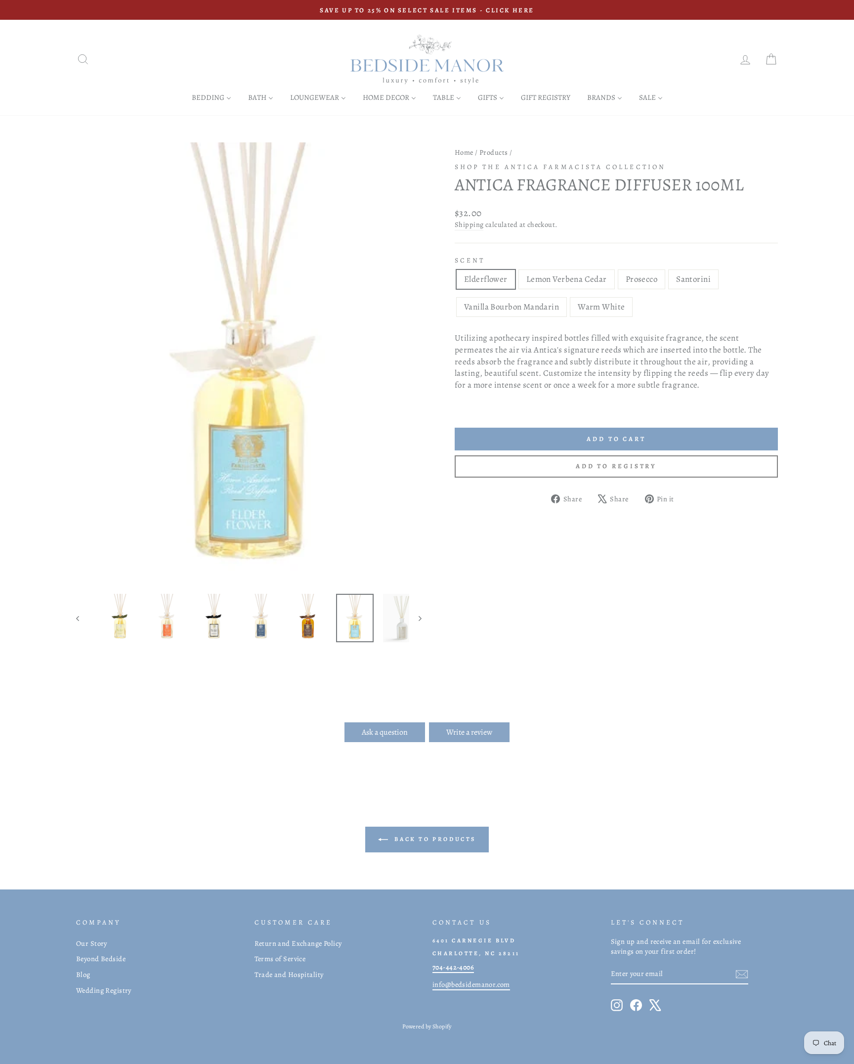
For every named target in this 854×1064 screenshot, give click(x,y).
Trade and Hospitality (289, 974)
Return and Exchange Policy (298, 943)
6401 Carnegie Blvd (473, 940)
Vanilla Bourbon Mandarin (511, 306)
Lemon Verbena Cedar (566, 279)
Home (464, 152)
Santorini (693, 279)
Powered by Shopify (427, 1026)
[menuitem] (211, 97)
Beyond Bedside (101, 959)
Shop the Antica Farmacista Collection (560, 167)
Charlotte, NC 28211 (476, 953)
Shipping (469, 224)
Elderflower (486, 279)
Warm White (601, 306)
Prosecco (641, 279)
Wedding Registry (103, 990)
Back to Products (434, 838)
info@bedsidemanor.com (471, 984)
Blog (83, 974)
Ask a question (385, 732)
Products (493, 152)
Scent (470, 260)
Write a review (469, 732)
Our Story (91, 943)
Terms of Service (280, 959)
